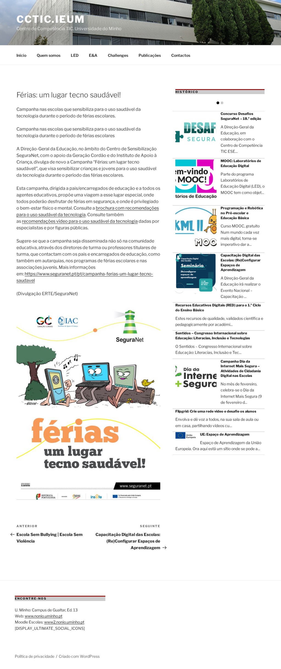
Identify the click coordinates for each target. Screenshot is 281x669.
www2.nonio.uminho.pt (64, 622)
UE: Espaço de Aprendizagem (224, 434)
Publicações (150, 55)
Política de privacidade (34, 656)
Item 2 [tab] (222, 102)
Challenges (118, 55)
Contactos (180, 55)
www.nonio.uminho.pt (43, 616)
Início (21, 55)
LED (74, 55)
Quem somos (48, 55)
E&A (93, 55)
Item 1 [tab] (218, 102)
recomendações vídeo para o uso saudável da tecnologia (80, 221)
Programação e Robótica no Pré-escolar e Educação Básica (242, 213)
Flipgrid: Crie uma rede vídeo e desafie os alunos (215, 411)
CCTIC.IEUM (50, 19)
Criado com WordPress (79, 656)
